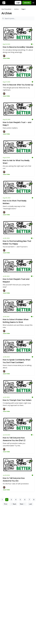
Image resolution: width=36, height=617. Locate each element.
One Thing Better (6, 9)
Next (21, 504)
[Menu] (33, 2)
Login (18, 3)
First (5, 504)
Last (30, 504)
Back (14, 504)
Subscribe (27, 3)
